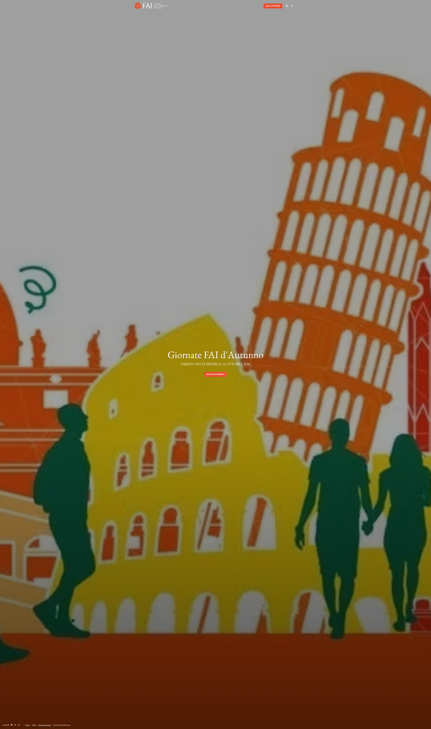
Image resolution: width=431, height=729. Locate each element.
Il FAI (34, 725)
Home (27, 725)
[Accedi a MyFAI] (287, 6)
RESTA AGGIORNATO (215, 374)
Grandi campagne (44, 725)
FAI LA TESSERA (273, 6)
